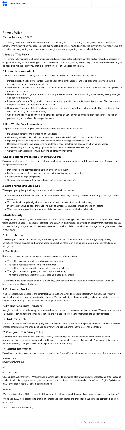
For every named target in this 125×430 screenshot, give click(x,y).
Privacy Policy (26, 407)
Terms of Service (10, 407)
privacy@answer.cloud (58, 280)
